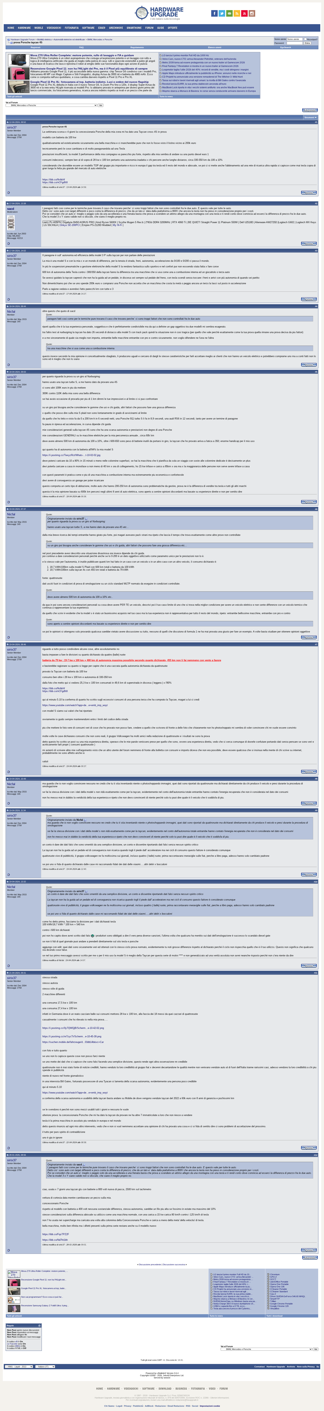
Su (317, 1366)
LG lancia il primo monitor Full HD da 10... (232, 1274)
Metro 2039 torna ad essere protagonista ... (233, 1279)
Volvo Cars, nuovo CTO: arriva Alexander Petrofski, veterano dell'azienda (199, 59)
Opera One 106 (277, 1286)
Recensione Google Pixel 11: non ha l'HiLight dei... (43, 1280)
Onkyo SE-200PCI (69, 225)
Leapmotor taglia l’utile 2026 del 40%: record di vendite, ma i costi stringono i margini (205, 69)
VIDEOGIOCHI (54, 28)
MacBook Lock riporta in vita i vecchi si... (231, 1296)
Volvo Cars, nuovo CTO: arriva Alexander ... (233, 1277)
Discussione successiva (174, 1264)
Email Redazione (176, 1406)
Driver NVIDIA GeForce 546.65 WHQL (287, 1296)
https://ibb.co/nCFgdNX (55, 182)
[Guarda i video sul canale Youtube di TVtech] (244, 13)
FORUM (149, 28)
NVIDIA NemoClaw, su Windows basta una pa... (234, 1301)
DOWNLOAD (165, 1389)
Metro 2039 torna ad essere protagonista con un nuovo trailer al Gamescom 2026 (203, 62)
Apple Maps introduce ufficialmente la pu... (232, 1286)
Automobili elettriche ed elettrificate (69, 39)
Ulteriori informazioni (219, 1398)
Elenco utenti (214, 47)
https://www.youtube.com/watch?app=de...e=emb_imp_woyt (75, 705)
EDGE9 (101, 28)
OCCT (273, 1279)
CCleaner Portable (278, 1289)
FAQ (81, 47)
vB (16, 1341)
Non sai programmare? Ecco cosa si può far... (42, 1297)
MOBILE (38, 28)
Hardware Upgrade (276, 1366)
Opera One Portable (279, 1284)
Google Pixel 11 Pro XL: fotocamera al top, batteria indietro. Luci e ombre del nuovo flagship (89, 81)
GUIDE (160, 28)
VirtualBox (274, 1308)
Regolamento (137, 47)
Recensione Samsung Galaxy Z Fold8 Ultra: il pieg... (45, 1305)
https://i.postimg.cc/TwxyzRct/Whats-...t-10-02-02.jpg (71, 455)
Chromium (275, 1274)
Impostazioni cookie (210, 1406)
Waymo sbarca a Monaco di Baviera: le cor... (233, 1299)
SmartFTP (275, 1299)
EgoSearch (285, 47)
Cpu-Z (273, 1294)
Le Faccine (12, 1344)
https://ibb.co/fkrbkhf (53, 179)
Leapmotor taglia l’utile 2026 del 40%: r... (231, 1284)
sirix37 (11, 127)
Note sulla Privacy (306, 1366)
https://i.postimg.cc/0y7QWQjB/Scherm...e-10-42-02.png (73, 1028)
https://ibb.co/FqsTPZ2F (55, 1234)
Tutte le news (166, 96)
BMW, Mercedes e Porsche (99, 39)
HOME (11, 28)
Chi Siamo (109, 1406)
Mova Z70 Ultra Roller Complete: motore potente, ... (44, 1271)
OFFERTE (172, 28)
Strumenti (309, 117)
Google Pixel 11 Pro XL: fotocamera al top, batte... (43, 1288)
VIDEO (212, 1389)
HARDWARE (24, 28)
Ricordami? (312, 39)
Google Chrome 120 (279, 1306)
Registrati (35, 47)
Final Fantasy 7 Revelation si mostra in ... (232, 1282)
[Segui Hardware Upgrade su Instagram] (252, 13)
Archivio (291, 1366)
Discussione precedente (150, 1264)
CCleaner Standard (279, 1291)
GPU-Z (273, 1277)
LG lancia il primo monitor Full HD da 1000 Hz (185, 55)
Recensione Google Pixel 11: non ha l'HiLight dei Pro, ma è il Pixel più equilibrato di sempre (89, 68)
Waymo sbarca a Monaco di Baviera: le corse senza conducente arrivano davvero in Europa (209, 91)
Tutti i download (274, 1316)
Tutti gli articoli (14, 96)
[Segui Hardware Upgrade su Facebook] (214, 13)
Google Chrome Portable (281, 1304)
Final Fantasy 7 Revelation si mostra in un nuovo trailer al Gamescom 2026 (200, 66)
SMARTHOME (134, 28)
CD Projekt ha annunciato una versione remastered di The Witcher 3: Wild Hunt (202, 76)
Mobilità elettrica (44, 39)
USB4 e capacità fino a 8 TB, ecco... (229, 1306)
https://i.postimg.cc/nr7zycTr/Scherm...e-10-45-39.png (71, 1036)
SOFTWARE (88, 28)
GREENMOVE (116, 28)
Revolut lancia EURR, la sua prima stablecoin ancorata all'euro (194, 84)
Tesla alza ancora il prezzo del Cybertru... (232, 1308)
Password (279, 43)
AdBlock (149, 1406)
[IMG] (17, 1346)
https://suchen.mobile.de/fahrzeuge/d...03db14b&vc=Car (73, 1042)
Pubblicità (138, 1406)
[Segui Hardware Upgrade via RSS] (237, 13)
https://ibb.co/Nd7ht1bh (55, 1239)
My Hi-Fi (117, 225)
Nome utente (280, 39)
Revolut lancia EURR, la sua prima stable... (232, 1294)
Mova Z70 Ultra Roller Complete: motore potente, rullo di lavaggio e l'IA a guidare (82, 55)
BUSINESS (181, 1389)
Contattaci (259, 1366)
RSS (188, 1406)
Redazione (160, 1406)
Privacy (127, 1406)
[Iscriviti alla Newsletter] (229, 13)
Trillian (273, 1301)
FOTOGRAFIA (72, 28)
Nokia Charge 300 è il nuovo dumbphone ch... (234, 1304)
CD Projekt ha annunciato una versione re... (233, 1289)
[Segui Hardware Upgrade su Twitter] (222, 13)
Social (195, 1406)
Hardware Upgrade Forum (23, 39)
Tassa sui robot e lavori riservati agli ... (230, 1291)
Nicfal (11, 311)
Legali (119, 1406)
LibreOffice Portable (279, 1282)
